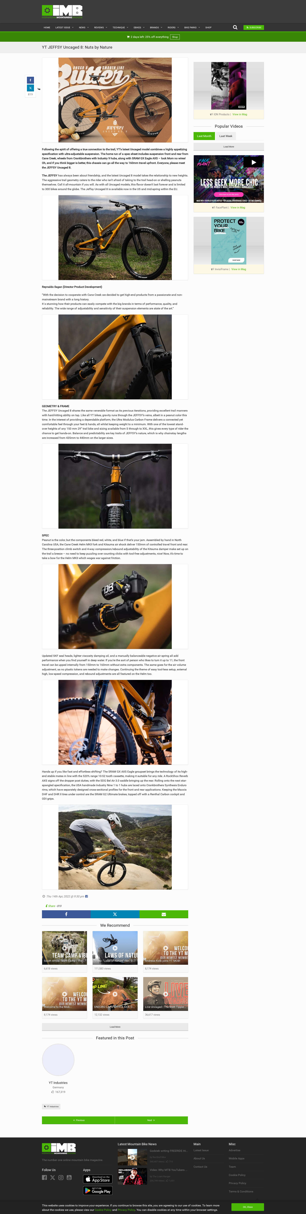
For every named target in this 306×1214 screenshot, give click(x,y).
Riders (171, 27)
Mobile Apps (236, 1158)
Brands (154, 27)
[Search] (235, 27)
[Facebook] (44, 1178)
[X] (53, 1178)
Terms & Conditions (241, 1191)
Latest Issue (62, 27)
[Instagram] (61, 1178)
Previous (80, 1120)
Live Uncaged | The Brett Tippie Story (166, 1007)
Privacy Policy (237, 1183)
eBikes (137, 27)
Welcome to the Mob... (58, 1007)
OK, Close (248, 1207)
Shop (208, 27)
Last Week (225, 136)
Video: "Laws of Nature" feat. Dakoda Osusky (116, 960)
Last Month (204, 136)
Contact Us (200, 1166)
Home (47, 27)
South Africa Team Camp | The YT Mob (65, 960)
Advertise (234, 1150)
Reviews (99, 27)
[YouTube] (69, 1178)
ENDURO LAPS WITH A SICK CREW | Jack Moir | (116, 1007)
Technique (119, 27)
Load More (115, 1027)
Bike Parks (190, 27)
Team (232, 1166)
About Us (199, 1158)
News (82, 27)
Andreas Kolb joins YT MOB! (162, 960)
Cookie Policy (237, 1175)
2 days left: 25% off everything (154, 37)
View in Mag (240, 114)
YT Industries (58, 1083)
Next (149, 1120)
